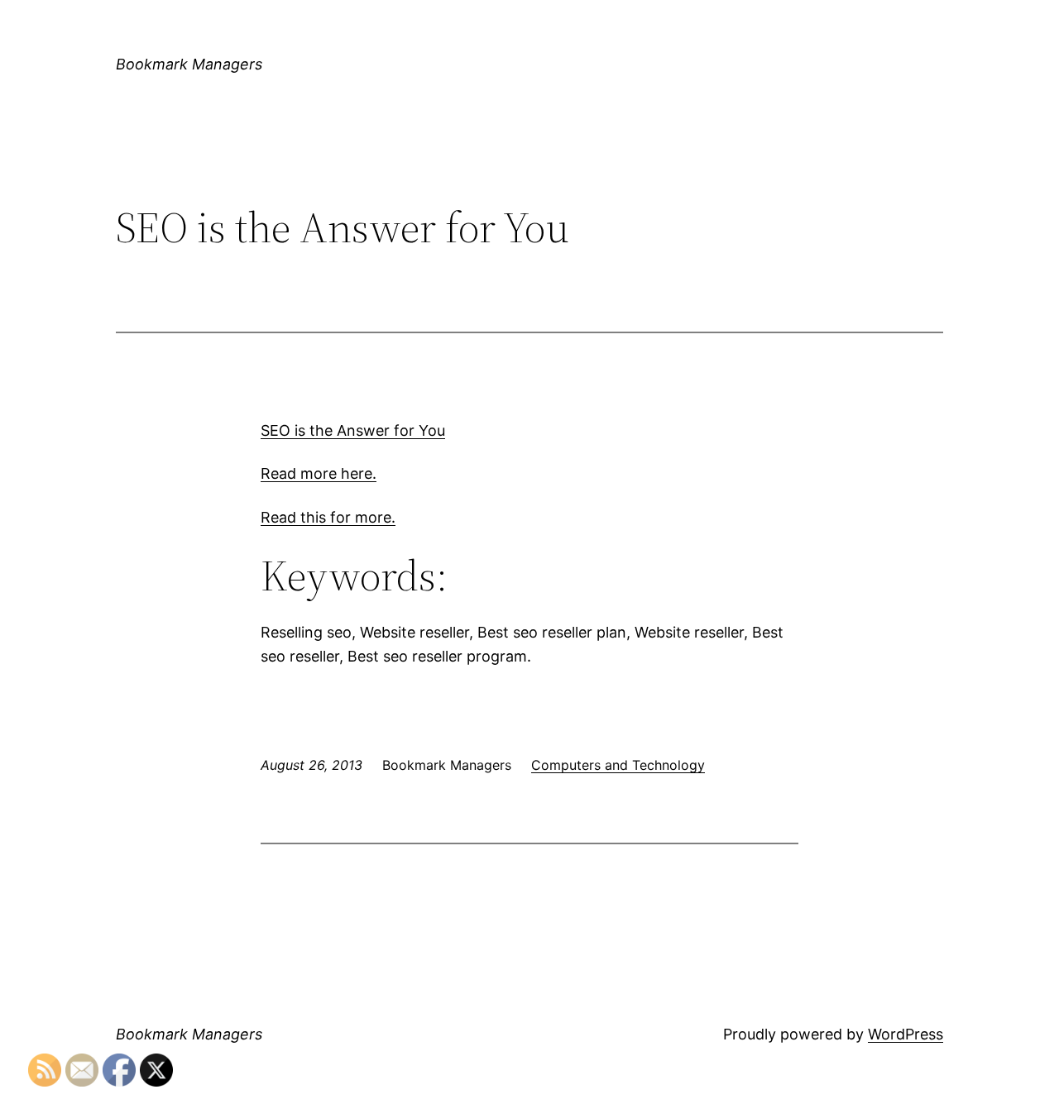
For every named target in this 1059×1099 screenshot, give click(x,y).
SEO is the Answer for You (353, 430)
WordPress (905, 1034)
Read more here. (318, 473)
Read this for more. (328, 517)
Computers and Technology (618, 765)
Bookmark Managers (189, 64)
